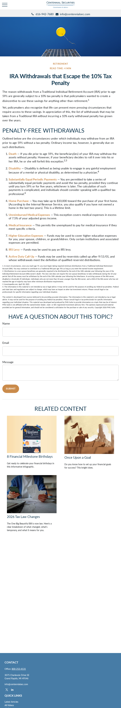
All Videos (9, 705)
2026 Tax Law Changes (23, 517)
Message (8, 362)
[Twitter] (7, 689)
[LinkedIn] (12, 689)
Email (5, 343)
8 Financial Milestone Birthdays (30, 456)
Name (6, 323)
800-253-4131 (19, 669)
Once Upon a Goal (77, 457)
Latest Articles (11, 702)
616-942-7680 (45, 14)
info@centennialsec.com (75, 14)
